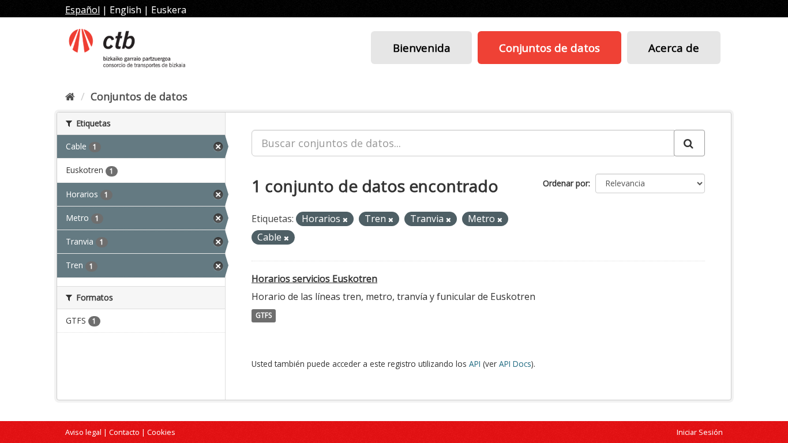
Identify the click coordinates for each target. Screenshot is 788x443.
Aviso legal (83, 432)
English (125, 9)
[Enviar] (689, 143)
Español (82, 9)
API (475, 363)
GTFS (264, 316)
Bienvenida (422, 47)
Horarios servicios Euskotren (314, 278)
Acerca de (673, 47)
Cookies (161, 432)
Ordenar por (565, 183)
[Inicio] (70, 96)
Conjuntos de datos (549, 47)
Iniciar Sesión (700, 432)
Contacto (124, 432)
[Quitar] (345, 219)
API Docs (515, 363)
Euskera (168, 9)
